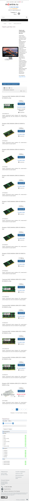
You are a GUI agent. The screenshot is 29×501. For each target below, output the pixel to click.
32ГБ (15, 443)
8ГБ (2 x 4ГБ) (15, 438)
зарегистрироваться (17, 10)
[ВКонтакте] (27, 499)
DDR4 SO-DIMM (15, 461)
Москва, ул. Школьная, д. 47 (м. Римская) (12, 491)
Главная (5, 23)
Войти (9, 10)
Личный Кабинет (4, 482)
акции (18, 1)
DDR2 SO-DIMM (15, 464)
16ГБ (15, 440)
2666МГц (15, 450)
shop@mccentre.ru (7, 489)
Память (10, 23)
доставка (12, 1)
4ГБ (15, 435)
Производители (19, 477)
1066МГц (15, 455)
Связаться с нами (19, 473)
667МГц (15, 456)
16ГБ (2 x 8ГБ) (15, 441)
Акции (17, 478)
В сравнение (21, 112)
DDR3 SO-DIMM (15, 462)
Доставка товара (4, 474)
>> (25, 409)
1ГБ (15, 444)
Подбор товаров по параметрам (10, 84)
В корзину (21, 104)
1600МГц (15, 452)
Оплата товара (4, 473)
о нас (22, 1)
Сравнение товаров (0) (9, 89)
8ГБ (15, 437)
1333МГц (15, 453)
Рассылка (3, 484)
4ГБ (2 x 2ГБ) (15, 446)
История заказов (4, 483)
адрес (15, 1)
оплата (8, 1)
